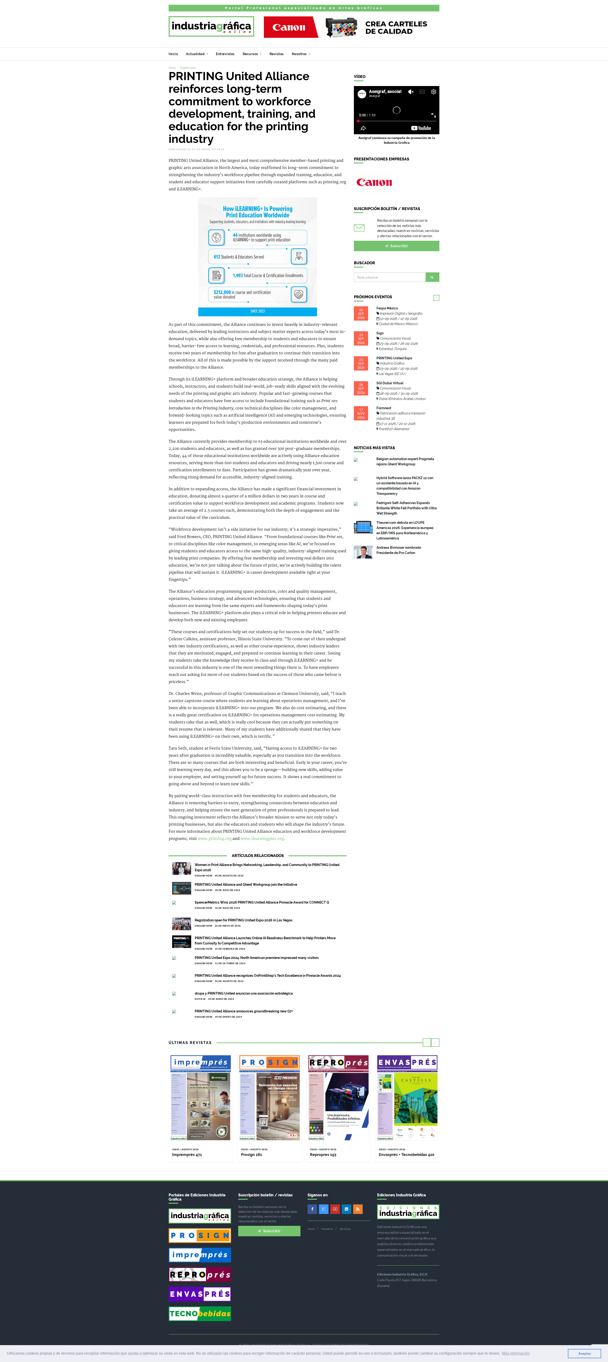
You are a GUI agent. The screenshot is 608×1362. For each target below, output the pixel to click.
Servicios (345, 1229)
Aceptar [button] (584, 1353)
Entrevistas (225, 54)
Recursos (251, 54)
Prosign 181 (251, 1154)
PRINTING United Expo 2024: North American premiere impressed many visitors (257, 958)
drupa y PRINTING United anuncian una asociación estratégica (244, 993)
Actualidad (195, 54)
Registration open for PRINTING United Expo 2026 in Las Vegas (243, 920)
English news (188, 67)
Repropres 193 (323, 1154)
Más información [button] (516, 1353)
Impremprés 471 (187, 1154)
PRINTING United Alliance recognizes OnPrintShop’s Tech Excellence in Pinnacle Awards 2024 (268, 975)
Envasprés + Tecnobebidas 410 (406, 1154)
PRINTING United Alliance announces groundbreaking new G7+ (244, 1011)
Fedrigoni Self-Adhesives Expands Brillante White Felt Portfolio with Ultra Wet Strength (406, 508)
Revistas (277, 54)
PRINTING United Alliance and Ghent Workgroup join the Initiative (246, 884)
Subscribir (399, 246)
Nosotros (300, 54)
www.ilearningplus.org (262, 838)
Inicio (173, 54)
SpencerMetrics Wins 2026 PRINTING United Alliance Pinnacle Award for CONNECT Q (262, 902)
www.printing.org (215, 838)
